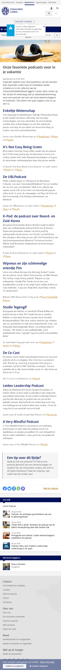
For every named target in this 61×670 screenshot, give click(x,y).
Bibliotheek (52, 2)
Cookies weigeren (40, 666)
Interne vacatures (10, 621)
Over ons (7, 612)
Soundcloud (43, 136)
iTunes (55, 136)
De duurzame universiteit (14, 616)
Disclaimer (7, 602)
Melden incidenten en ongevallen (17, 643)
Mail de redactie (50, 488)
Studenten (19, 2)
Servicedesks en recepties (14, 585)
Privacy (6, 598)
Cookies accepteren (14, 666)
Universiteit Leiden (7, 2)
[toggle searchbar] (57, 8)
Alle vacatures (9, 625)
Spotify (10, 139)
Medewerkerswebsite (9, 35)
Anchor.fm (52, 414)
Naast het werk (9, 629)
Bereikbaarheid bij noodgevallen (16, 639)
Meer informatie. (47, 662)
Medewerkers (29, 2)
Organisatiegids (41, 2)
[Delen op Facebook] (5, 488)
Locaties (6, 590)
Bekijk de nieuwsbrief (12, 654)
